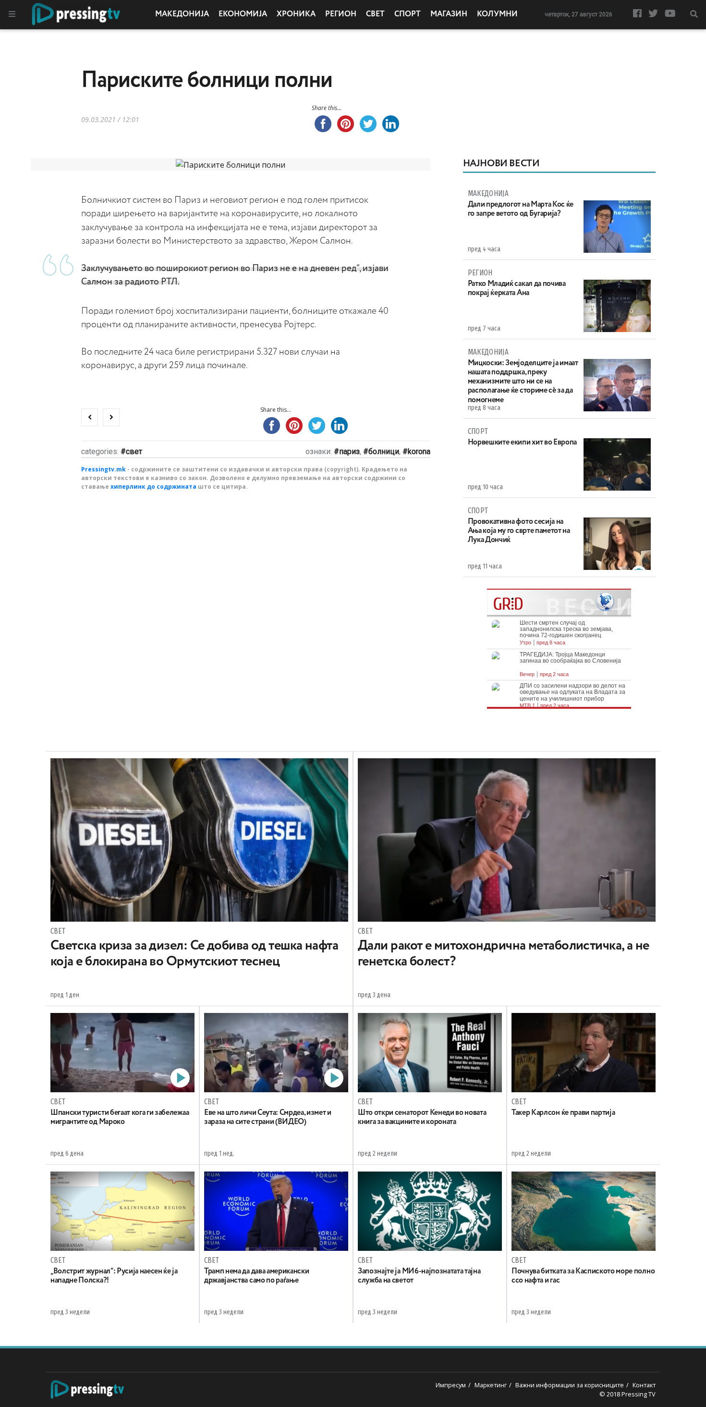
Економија (243, 14)
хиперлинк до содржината (153, 486)
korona (419, 451)
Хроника (296, 14)
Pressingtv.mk (103, 469)
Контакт (644, 1385)
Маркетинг (491, 1385)
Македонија (182, 14)
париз (349, 451)
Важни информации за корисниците (569, 1385)
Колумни (497, 14)
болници (383, 451)
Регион (340, 14)
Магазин (448, 14)
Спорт (407, 14)
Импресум (451, 1385)
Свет (375, 14)
